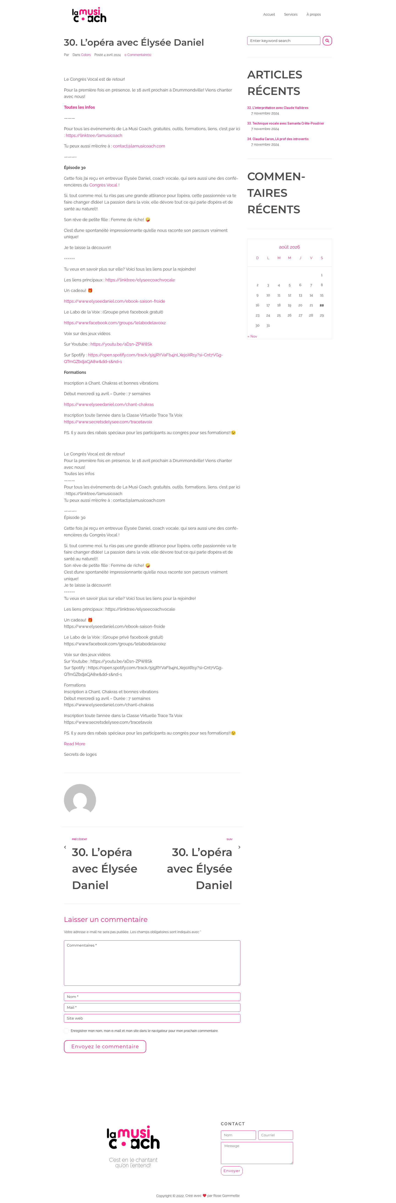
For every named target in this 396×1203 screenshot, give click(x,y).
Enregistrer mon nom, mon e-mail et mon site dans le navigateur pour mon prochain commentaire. (144, 1031)
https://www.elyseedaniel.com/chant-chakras (109, 404)
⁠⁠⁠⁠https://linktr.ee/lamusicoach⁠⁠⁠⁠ (94, 135)
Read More (74, 743)
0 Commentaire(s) (137, 55)
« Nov (252, 336)
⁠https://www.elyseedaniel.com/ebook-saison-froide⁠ (114, 301)
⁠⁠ (79, 107)
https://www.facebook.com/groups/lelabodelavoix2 (115, 322)
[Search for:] (283, 40)
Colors (86, 55)
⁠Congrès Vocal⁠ (103, 185)
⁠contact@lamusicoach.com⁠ (139, 146)
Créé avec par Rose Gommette (212, 1196)
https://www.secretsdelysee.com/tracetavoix (108, 421)
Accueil (269, 14)
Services (290, 14)
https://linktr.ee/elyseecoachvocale (140, 279)
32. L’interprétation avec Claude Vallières (277, 108)
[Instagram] (143, 1178)
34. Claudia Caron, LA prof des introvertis (278, 139)
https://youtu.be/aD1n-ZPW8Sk (121, 344)
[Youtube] (133, 1178)
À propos (314, 14)
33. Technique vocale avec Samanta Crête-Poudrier (285, 123)
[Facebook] (123, 1178)
